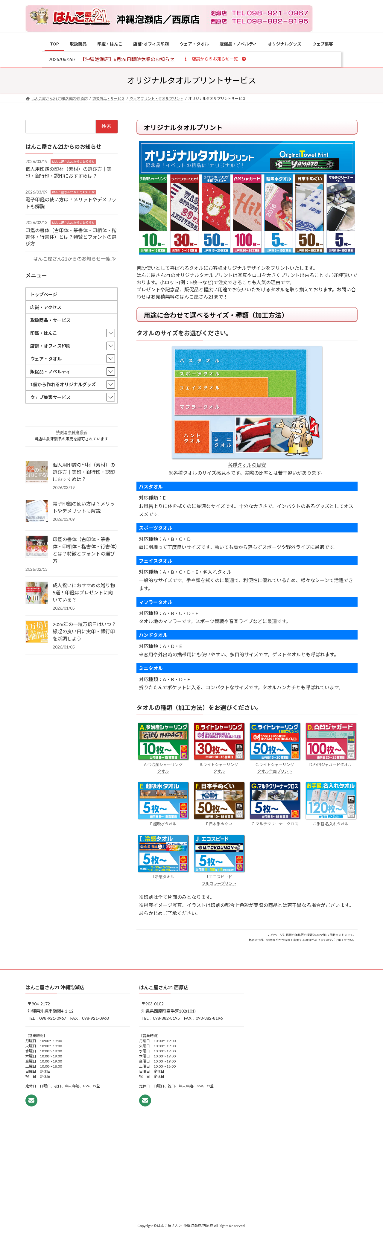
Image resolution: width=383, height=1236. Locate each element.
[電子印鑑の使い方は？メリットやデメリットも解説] (36, 511)
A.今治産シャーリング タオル (163, 768)
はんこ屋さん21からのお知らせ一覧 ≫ (74, 258)
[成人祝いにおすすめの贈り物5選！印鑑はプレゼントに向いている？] (36, 593)
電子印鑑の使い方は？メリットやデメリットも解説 (84, 507)
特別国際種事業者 (71, 432)
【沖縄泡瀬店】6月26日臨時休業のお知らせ (127, 59)
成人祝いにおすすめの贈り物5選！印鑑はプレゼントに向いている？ (84, 592)
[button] (214, 58)
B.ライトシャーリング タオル (219, 768)
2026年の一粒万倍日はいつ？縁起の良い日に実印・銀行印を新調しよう (84, 631)
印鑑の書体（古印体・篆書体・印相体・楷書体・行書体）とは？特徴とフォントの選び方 (70, 236)
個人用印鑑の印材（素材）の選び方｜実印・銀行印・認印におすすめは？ (84, 472)
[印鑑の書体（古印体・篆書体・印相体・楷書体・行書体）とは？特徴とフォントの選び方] (36, 547)
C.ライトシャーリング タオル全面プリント (275, 768)
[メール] (31, 1100)
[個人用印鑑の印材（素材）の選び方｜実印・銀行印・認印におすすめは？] (36, 472)
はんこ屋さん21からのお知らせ (73, 161)
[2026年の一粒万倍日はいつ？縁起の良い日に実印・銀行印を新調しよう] (36, 632)
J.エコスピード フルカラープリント (219, 880)
